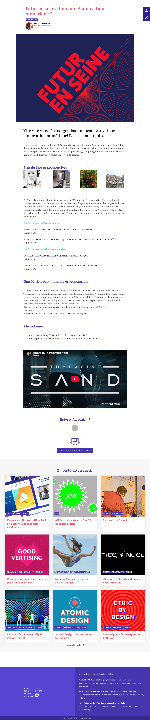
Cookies (62, 718)
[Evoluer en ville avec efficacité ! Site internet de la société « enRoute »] (27, 496)
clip (74, 572)
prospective (118, 572)
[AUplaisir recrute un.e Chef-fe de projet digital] (75, 496)
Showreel (28, 696)
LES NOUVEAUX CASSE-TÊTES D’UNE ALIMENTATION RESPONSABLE (61, 265)
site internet (57, 203)
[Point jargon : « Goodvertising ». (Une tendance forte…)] (27, 555)
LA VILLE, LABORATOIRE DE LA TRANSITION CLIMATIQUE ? (56, 255)
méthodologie (26, 627)
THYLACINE (73, 338)
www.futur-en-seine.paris (74, 313)
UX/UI (18, 513)
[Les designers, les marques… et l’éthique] (123, 610)
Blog (37, 688)
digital (106, 572)
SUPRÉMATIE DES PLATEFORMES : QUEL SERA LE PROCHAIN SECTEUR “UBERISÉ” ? (69, 239)
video (25, 513)
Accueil (27, 688)
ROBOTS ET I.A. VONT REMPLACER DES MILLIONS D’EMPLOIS (57, 229)
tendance (38, 572)
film (80, 572)
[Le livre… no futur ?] (123, 496)
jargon (27, 572)
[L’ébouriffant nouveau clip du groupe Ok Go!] (27, 610)
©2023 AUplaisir (84, 718)
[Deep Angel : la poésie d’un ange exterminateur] (123, 555)
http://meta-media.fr (76, 335)
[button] (75, 428)
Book (26, 691)
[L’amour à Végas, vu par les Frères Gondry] (75, 555)
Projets (27, 694)
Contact (39, 691)
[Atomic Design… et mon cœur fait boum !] (75, 610)
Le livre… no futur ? (115, 520)
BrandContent (14, 572)
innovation (117, 513)
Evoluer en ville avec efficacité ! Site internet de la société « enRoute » (26, 524)
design (10, 513)
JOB (57, 513)
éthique (107, 627)
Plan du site (72, 718)
